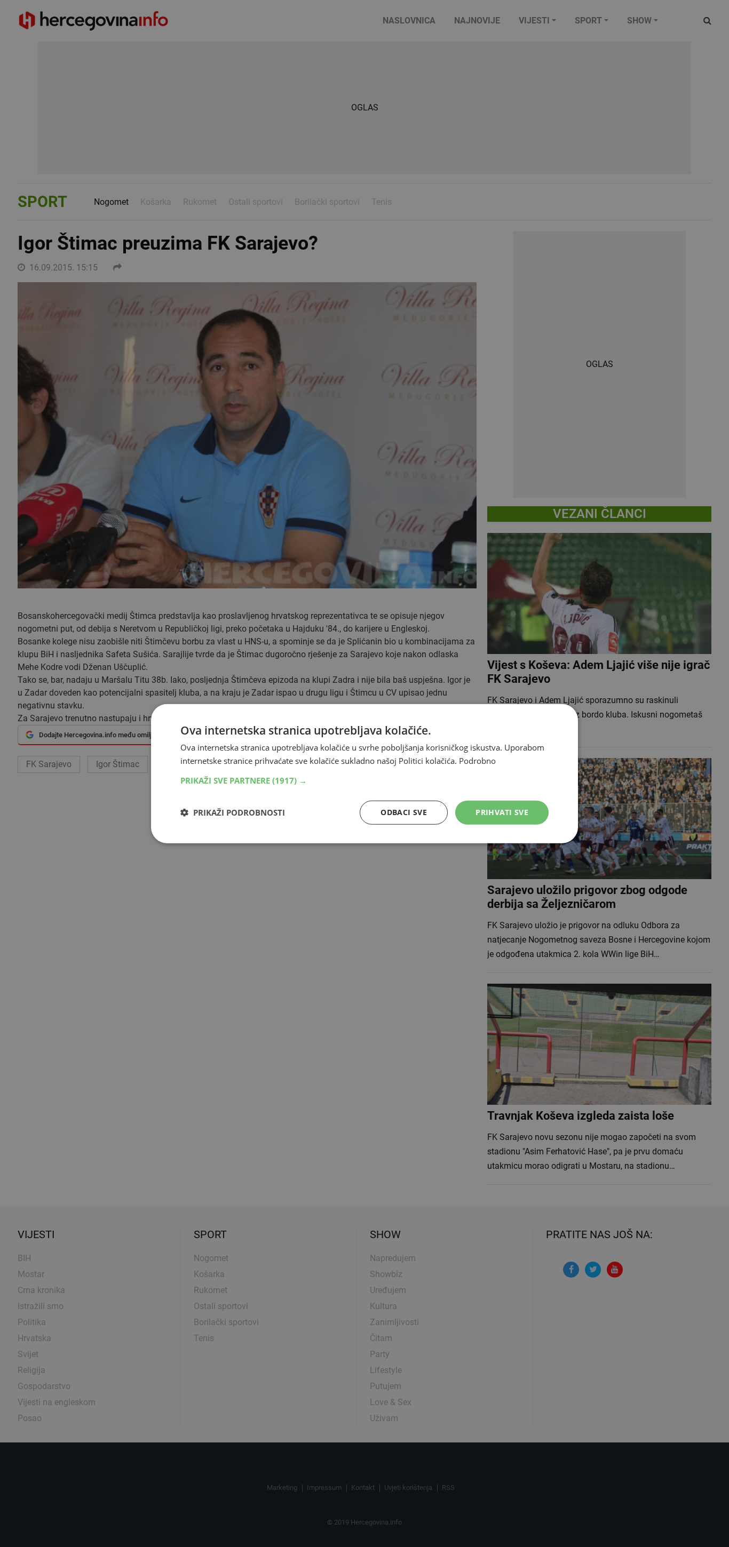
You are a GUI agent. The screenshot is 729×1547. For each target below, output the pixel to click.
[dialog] (364, 773)
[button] (364, 780)
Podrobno (477, 760)
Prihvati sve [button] (502, 812)
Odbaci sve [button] (404, 812)
